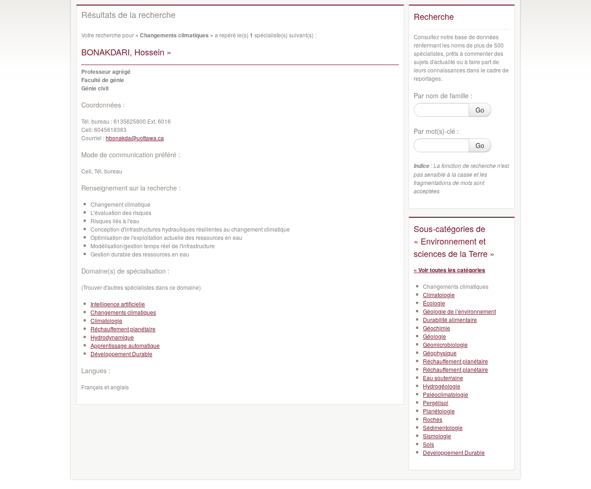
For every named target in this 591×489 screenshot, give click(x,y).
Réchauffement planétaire (123, 329)
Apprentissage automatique (125, 345)
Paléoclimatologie (445, 394)
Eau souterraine (443, 378)
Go (480, 109)
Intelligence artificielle (117, 304)
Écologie (434, 303)
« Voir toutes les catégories (449, 270)
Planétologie (439, 411)
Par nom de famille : (443, 95)
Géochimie (436, 328)
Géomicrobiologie (445, 344)
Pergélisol (435, 402)
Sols (428, 444)
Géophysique (440, 353)
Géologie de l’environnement (459, 311)
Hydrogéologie (441, 386)
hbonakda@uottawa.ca (135, 138)
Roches (432, 419)
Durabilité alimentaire (450, 319)
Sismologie (437, 436)
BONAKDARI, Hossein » (126, 52)
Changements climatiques (123, 312)
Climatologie (106, 320)
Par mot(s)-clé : (436, 131)
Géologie (434, 336)
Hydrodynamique (112, 337)
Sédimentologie (443, 427)
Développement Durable (121, 354)
